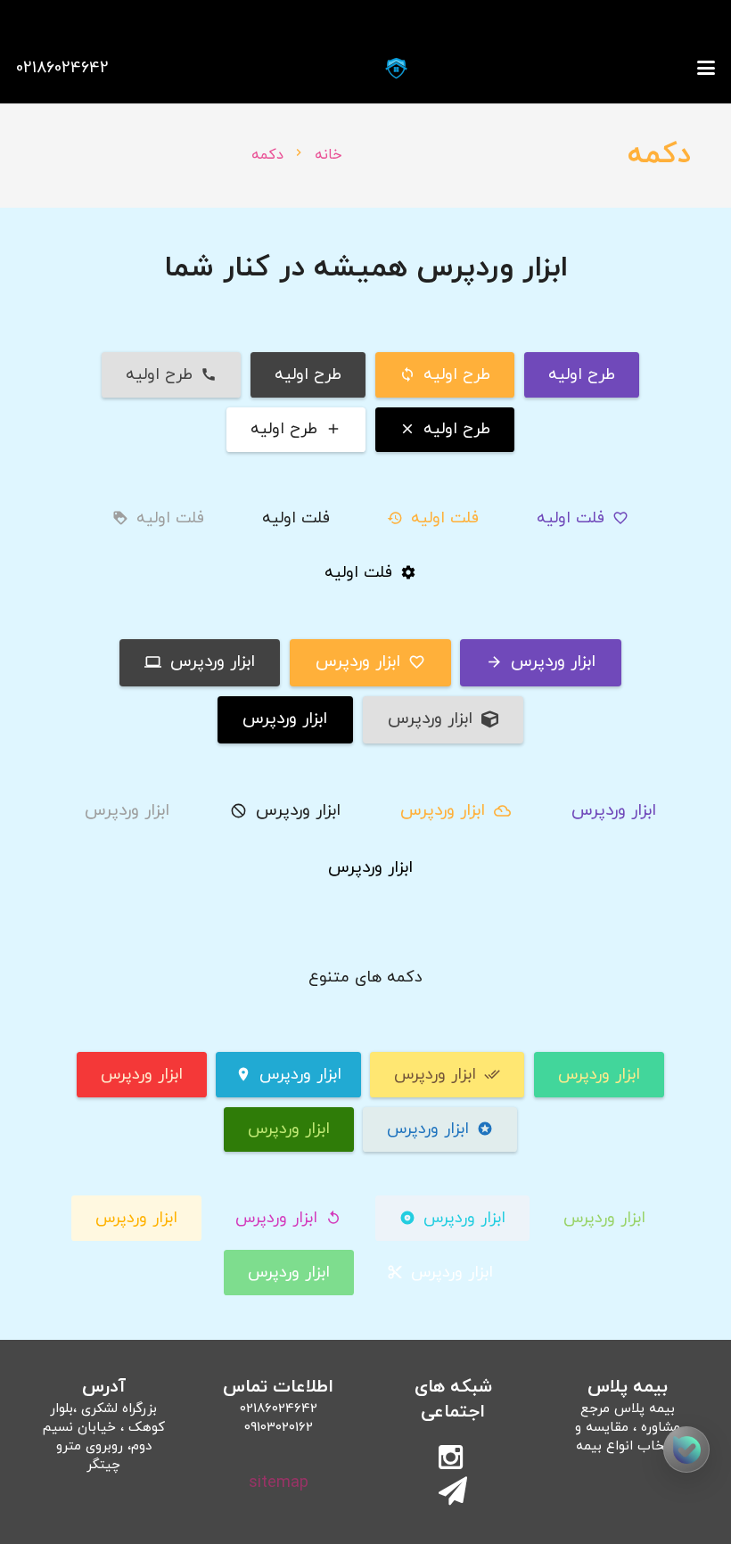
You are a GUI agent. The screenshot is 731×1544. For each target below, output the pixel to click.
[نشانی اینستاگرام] (453, 1459)
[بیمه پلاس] (396, 68)
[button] (706, 68)
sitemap (278, 1483)
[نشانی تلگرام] (453, 1493)
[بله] (686, 1449)
